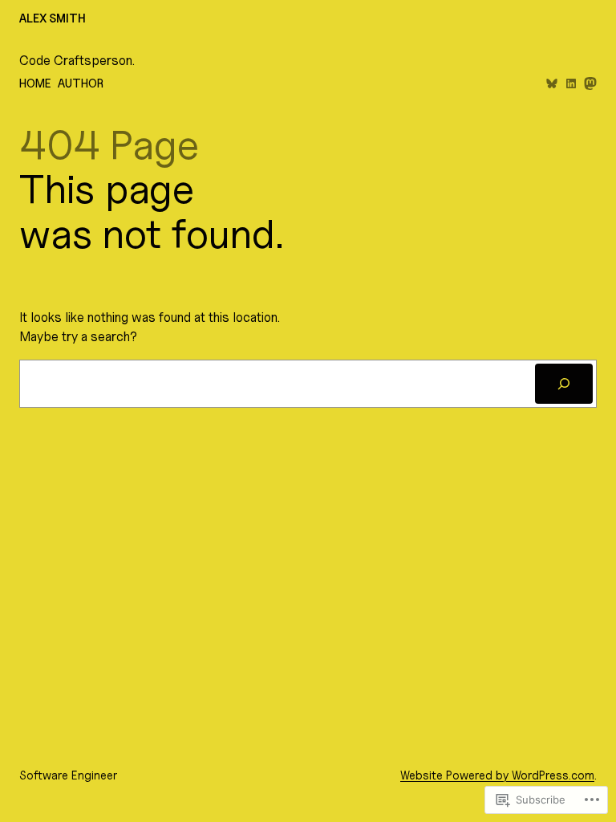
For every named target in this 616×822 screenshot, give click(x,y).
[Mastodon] (590, 83)
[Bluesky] (551, 83)
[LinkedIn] (571, 83)
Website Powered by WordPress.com (497, 775)
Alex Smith (52, 18)
